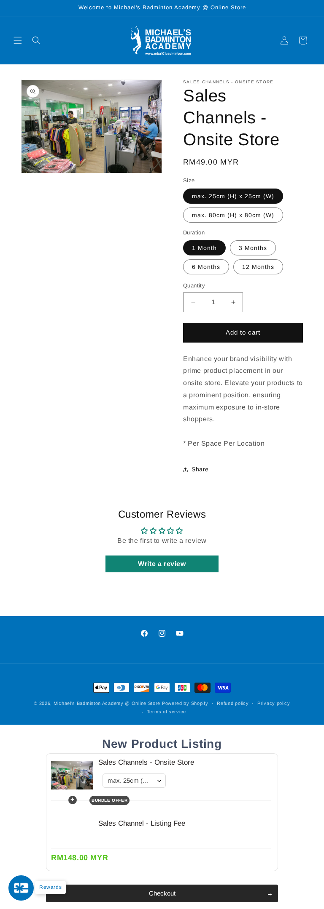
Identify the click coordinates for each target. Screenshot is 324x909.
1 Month (204, 248)
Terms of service (166, 711)
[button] (17, 40)
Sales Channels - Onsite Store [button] (146, 762)
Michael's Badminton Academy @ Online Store (107, 703)
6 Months (206, 266)
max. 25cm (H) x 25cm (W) (233, 196)
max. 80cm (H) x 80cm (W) (233, 215)
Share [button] (200, 469)
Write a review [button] (162, 563)
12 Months (258, 266)
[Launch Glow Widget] (21, 888)
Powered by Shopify (185, 703)
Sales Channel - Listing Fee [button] (141, 823)
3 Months (253, 248)
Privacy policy (273, 703)
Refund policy (232, 703)
